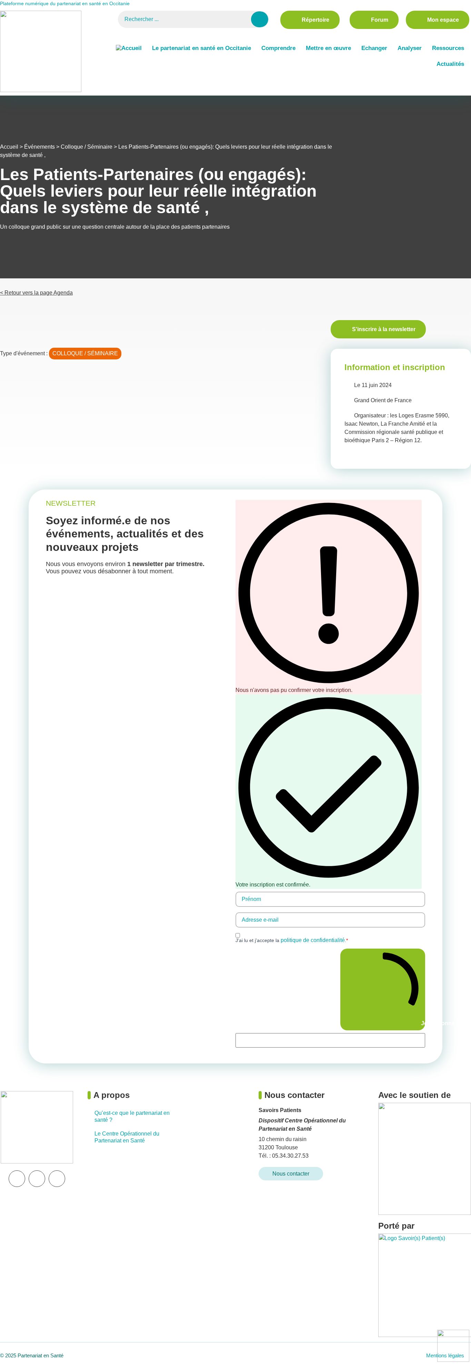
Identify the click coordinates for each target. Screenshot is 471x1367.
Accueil (9, 147)
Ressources (448, 48)
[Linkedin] (17, 1178)
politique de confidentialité (313, 940)
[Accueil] (129, 48)
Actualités (450, 64)
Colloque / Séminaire (86, 147)
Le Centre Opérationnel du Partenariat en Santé (126, 1137)
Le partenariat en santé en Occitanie (201, 48)
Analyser (410, 48)
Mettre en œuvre (328, 48)
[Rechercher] (259, 19)
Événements (39, 147)
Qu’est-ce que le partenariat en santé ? (132, 1116)
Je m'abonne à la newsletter (422, 1023)
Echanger (374, 48)
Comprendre (278, 48)
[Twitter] (37, 1178)
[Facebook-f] (57, 1178)
